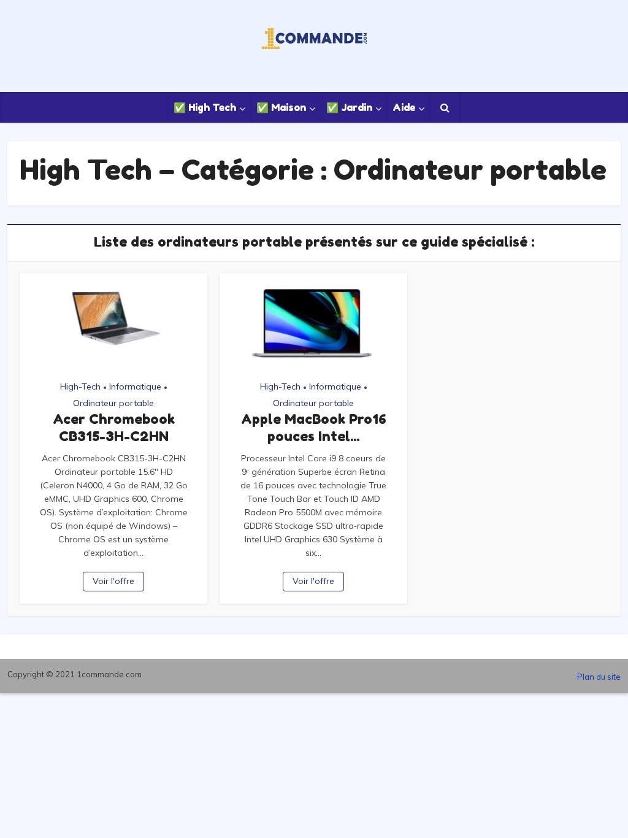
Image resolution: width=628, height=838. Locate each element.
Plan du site (599, 677)
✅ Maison (281, 107)
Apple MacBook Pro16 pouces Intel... (313, 427)
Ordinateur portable (113, 403)
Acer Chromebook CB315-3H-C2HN (114, 427)
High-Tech (80, 386)
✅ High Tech (205, 107)
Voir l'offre (113, 580)
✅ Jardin (349, 107)
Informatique (135, 386)
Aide (403, 107)
